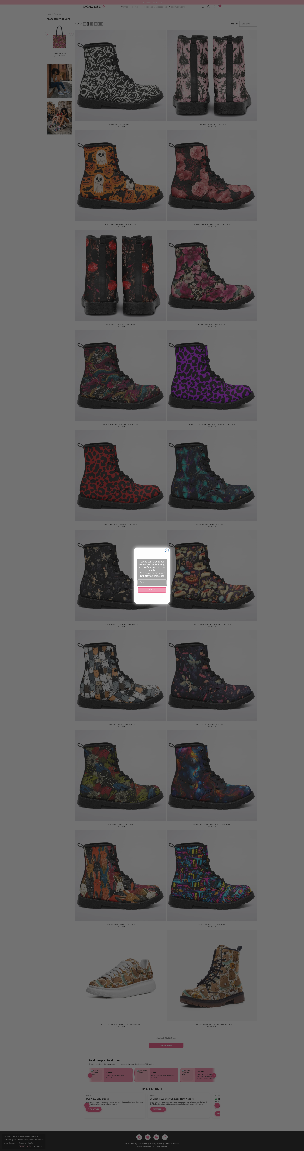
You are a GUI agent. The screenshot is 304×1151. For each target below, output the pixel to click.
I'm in (152, 590)
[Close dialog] (167, 550)
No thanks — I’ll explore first (152, 597)
